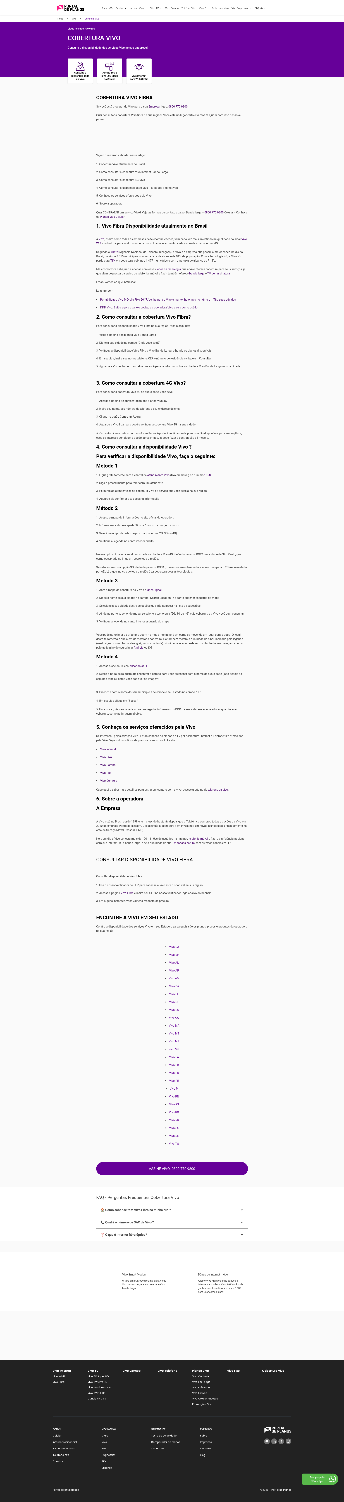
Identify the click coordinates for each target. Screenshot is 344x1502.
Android (139, 647)
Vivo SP (174, 954)
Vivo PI (174, 1088)
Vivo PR (174, 1073)
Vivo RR (174, 1120)
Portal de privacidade (66, 1490)
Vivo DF (174, 1002)
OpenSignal (154, 590)
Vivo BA (174, 986)
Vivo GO (174, 1017)
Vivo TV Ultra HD (97, 1382)
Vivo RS (174, 1104)
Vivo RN (174, 1096)
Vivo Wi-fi (59, 1376)
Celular (57, 1435)
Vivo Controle (108, 780)
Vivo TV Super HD (98, 1376)
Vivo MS (174, 1041)
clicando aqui (138, 666)
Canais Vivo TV (97, 1398)
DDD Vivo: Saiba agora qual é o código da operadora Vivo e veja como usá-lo (148, 307)
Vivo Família (199, 1393)
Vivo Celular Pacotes (205, 1398)
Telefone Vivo (188, 8)
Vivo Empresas (239, 8)
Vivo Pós (105, 773)
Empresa (154, 106)
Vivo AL (174, 962)
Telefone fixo (61, 1455)
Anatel (115, 252)
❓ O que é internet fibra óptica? (124, 1234)
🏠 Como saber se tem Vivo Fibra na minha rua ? (136, 1210)
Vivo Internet (108, 749)
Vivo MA (174, 1025)
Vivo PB (174, 1065)
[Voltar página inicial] (70, 8)
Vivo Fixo (204, 8)
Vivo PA (174, 1057)
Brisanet (107, 1468)
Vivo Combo (172, 8)
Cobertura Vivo (220, 8)
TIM (112, 260)
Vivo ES (174, 1010)
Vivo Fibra (127, 893)
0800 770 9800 (178, 106)
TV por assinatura (218, 273)
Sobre (203, 1435)
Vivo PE (174, 1080)
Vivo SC (174, 1128)
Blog (202, 1455)
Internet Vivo (137, 8)
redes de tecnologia (168, 269)
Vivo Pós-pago (201, 1382)
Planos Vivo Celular (112, 8)
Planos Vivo (200, 1371)
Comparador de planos (165, 1442)
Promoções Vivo (202, 1404)
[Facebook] (281, 1441)
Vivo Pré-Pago (201, 1387)
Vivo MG (174, 1049)
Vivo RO (174, 1112)
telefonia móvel (198, 838)
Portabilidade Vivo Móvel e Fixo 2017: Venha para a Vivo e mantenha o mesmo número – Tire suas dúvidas (168, 299)
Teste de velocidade (164, 1435)
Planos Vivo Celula (112, 216)
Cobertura (157, 1448)
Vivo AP (174, 970)
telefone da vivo (218, 789)
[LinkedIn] (274, 1441)
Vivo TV (154, 8)
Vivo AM (174, 978)
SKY (104, 1461)
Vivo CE (174, 994)
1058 (207, 475)
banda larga (196, 273)
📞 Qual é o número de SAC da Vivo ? (127, 1222)
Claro (105, 1435)
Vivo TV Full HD (97, 1393)
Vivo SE (174, 1136)
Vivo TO (174, 1143)
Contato (205, 1448)
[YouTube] (267, 1441)
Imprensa (206, 1442)
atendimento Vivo (158, 475)
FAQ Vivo (259, 8)
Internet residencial (65, 1442)
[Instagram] (288, 1441)
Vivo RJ (174, 947)
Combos (58, 1461)
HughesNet (108, 1455)
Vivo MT (174, 1033)
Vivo (101, 239)
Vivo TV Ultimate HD (100, 1387)
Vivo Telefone (167, 1371)
